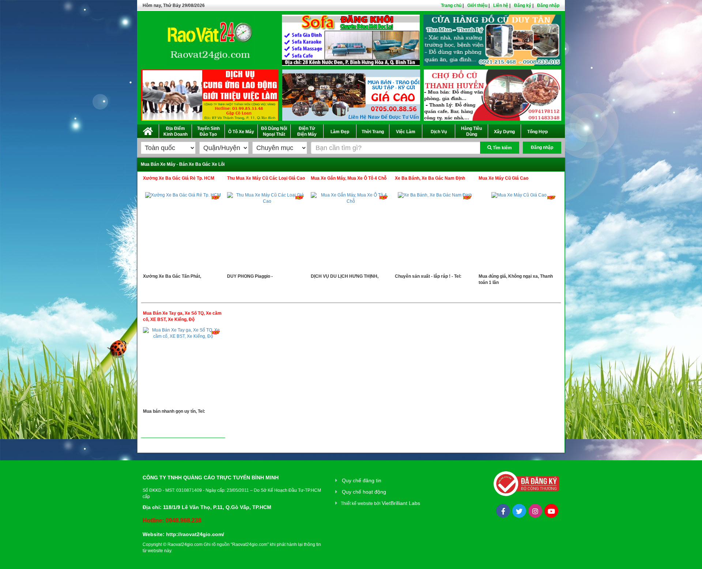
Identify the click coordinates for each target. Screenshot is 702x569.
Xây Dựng (504, 131)
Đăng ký (522, 5)
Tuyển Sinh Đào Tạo (208, 131)
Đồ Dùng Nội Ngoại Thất (274, 131)
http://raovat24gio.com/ (195, 534)
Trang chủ (451, 5)
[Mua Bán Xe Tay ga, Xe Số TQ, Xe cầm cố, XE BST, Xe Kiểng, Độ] (183, 367)
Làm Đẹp (340, 131)
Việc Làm (405, 131)
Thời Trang (373, 131)
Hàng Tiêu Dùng (471, 131)
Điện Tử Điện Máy (307, 131)
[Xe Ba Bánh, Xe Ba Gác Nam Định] (435, 232)
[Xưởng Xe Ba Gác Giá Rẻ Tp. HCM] (183, 232)
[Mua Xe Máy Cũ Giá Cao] (519, 232)
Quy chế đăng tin (361, 480)
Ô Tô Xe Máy (241, 131)
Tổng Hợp (537, 131)
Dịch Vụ (439, 131)
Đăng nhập (548, 5)
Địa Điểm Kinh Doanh (175, 131)
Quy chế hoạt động (364, 492)
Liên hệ (500, 5)
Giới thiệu (477, 5)
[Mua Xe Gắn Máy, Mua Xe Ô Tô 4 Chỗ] (351, 232)
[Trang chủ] (148, 129)
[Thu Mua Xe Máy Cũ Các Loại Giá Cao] (267, 232)
